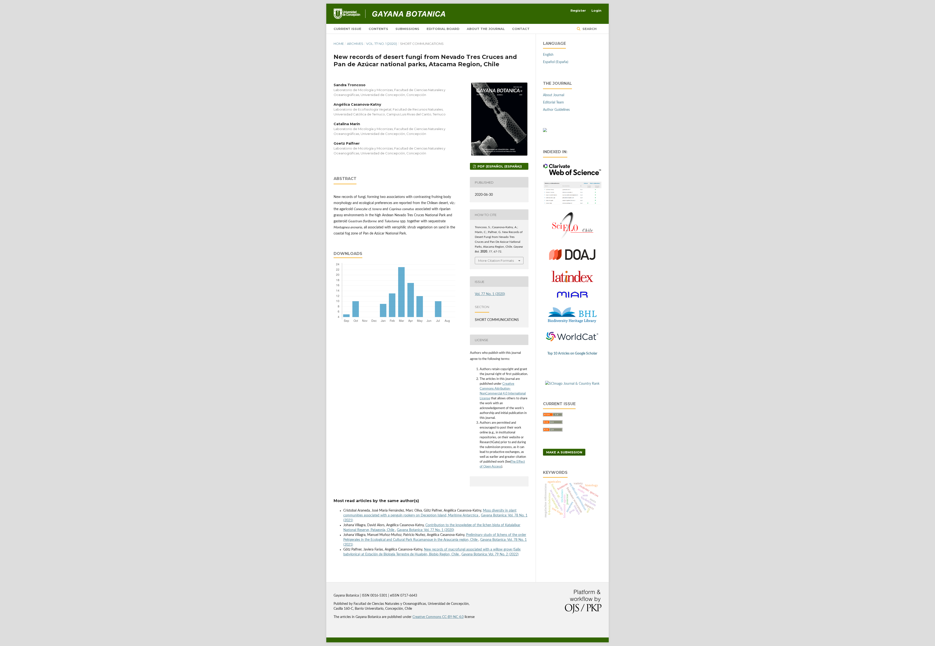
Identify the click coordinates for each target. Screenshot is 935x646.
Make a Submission (564, 452)
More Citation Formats (496, 260)
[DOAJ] (572, 262)
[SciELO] (572, 239)
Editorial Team (553, 102)
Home (339, 44)
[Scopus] (572, 204)
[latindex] (572, 281)
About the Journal (486, 29)
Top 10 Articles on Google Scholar (572, 353)
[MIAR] (572, 300)
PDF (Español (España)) (499, 166)
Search (589, 29)
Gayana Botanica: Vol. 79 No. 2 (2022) (490, 554)
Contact (521, 29)
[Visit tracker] (545, 131)
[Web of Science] (572, 174)
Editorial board (443, 29)
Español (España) (555, 62)
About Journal (553, 95)
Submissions (407, 29)
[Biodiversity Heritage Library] (572, 322)
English (548, 54)
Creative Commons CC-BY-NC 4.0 (438, 617)
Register (578, 10)
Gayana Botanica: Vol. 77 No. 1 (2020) (425, 530)
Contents (378, 29)
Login (596, 10)
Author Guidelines (556, 110)
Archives (355, 44)
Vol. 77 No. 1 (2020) (381, 44)
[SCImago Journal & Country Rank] (572, 383)
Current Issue (347, 29)
